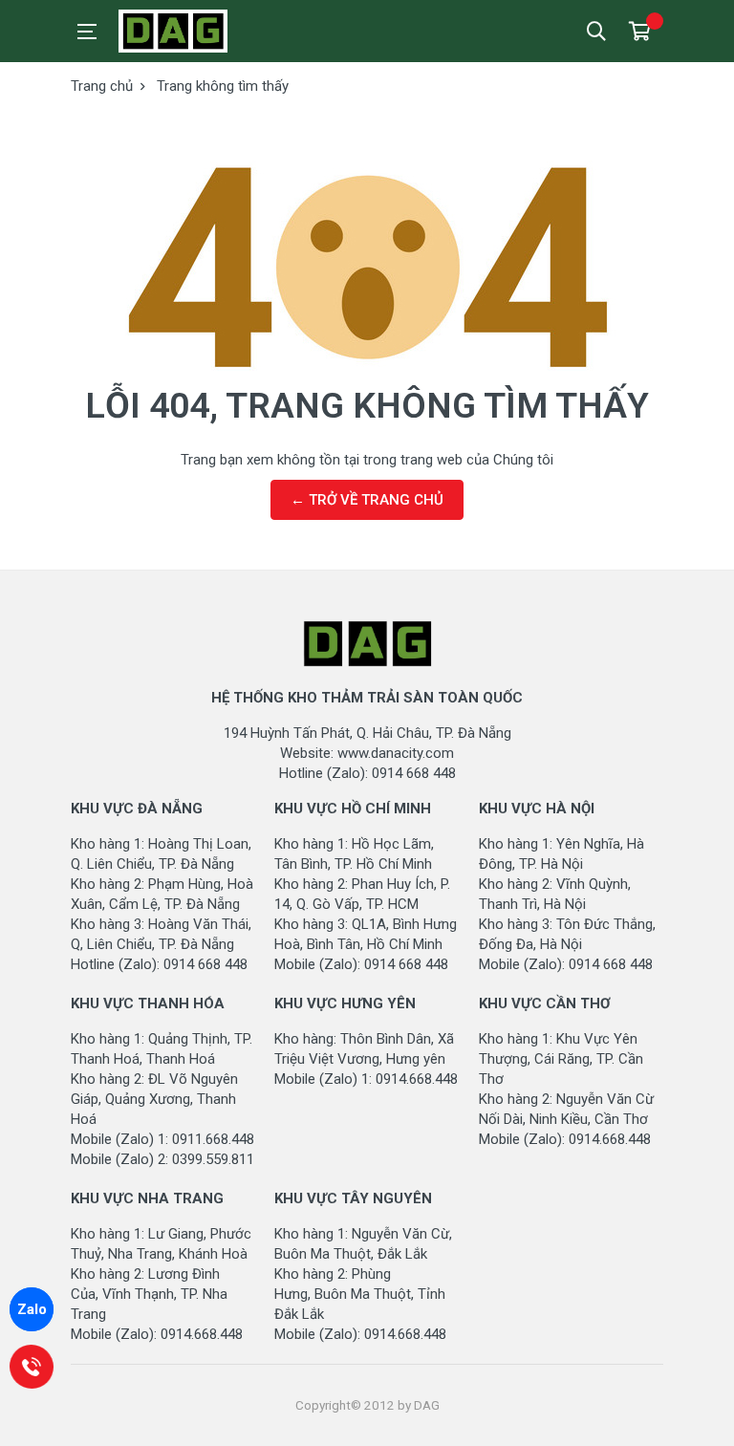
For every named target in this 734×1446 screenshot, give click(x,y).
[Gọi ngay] (31, 1366)
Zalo (32, 1309)
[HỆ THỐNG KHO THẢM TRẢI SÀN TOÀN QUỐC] (205, 31)
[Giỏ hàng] (639, 31)
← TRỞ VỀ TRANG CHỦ (367, 499)
